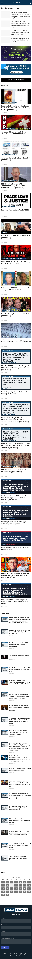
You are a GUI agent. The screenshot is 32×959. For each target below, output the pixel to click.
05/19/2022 (12, 788)
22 (3, 891)
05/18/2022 (12, 811)
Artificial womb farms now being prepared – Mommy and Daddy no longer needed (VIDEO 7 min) (16, 342)
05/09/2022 (4, 112)
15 (3, 888)
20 (24, 888)
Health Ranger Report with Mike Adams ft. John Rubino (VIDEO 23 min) (16, 393)
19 (20, 888)
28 (29, 891)
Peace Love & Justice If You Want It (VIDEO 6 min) (15, 211)
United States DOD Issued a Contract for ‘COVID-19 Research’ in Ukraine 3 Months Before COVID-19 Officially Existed (19, 720)
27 (24, 891)
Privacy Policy (25, 954)
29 (3, 894)
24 (11, 891)
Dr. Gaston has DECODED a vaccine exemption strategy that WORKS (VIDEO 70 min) (16, 289)
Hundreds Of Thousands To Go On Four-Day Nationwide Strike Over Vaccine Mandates (20, 40)
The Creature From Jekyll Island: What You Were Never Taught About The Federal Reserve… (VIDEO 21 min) (14, 498)
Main (4, 258)
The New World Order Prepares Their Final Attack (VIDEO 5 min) (19, 656)
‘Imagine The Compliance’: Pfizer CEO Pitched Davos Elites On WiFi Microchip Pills (20, 669)
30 (7, 894)
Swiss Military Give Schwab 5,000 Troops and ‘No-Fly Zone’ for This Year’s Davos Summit (18, 732)
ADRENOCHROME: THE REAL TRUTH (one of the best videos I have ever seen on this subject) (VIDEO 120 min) (19, 832)
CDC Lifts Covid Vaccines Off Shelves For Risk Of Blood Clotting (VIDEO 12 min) (15, 471)
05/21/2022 (12, 713)
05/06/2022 (4, 528)
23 (7, 891)
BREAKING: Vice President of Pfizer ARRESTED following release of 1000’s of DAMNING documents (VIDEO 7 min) (14, 186)
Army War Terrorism (8, 128)
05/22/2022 (12, 659)
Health (5, 232)
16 (7, 888)
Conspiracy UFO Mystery (10, 154)
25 (16, 891)
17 (11, 888)
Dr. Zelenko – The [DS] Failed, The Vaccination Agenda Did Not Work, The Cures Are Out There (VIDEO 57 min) (19, 682)
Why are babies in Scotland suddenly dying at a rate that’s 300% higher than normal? (19, 820)
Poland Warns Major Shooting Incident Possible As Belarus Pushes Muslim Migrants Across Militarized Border (20, 24)
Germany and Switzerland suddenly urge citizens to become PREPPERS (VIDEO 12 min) (15, 133)
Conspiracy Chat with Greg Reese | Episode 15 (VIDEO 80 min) (15, 159)
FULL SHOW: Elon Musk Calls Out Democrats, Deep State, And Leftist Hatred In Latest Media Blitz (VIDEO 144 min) (19, 783)
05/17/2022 (12, 849)
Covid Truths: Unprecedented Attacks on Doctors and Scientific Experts (20, 769)
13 (24, 885)
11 (16, 885)
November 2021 (16, 877)
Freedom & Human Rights (10, 102)
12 (20, 885)
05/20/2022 (12, 752)
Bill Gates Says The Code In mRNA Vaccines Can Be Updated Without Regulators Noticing (18, 807)
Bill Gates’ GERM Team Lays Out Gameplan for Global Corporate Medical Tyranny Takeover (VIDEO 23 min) (15, 368)
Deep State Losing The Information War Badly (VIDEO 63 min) (15, 315)
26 (20, 891)
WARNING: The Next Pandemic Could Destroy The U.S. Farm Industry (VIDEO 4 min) (15, 263)
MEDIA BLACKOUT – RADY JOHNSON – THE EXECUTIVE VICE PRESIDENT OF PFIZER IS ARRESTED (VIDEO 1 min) (15, 446)
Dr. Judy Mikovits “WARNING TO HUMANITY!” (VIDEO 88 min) (15, 237)
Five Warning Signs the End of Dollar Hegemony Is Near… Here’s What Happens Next (19, 644)
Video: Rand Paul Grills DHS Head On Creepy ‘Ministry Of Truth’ (15, 549)
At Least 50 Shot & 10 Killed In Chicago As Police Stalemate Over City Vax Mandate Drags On (20, 32)
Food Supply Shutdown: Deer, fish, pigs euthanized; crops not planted (13, 523)
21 (29, 888)
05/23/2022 (12, 625)
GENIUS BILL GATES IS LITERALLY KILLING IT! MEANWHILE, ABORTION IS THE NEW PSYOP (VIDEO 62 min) (15, 576)
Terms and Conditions (16, 956)
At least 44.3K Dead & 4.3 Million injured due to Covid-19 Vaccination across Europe (20, 845)
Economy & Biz (7, 310)
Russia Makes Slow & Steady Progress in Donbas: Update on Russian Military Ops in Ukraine (14, 602)
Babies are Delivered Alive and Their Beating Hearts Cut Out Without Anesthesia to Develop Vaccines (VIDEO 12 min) (15, 108)
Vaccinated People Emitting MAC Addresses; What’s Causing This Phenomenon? (18, 858)
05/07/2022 (4, 372)
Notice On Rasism (15, 954)
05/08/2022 (4, 164)
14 (29, 885)
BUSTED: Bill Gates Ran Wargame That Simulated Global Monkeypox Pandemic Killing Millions (20, 631)
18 (16, 888)
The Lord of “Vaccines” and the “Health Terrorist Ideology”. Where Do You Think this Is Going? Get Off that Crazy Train (20, 15)
